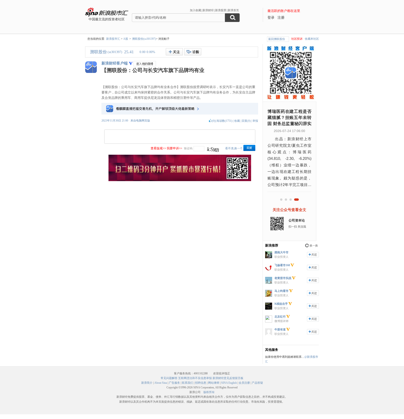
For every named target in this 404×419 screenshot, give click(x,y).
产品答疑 (257, 382)
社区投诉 (297, 38)
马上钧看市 (281, 291)
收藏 (237, 120)
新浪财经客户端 (114, 63)
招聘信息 (200, 382)
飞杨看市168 (282, 265)
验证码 (188, 148)
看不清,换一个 (234, 148)
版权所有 (209, 392)
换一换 (314, 245)
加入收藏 (195, 10)
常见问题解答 (169, 378)
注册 (281, 17)
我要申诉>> (174, 148)
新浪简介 (146, 382)
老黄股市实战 (282, 278)
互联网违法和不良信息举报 (195, 378)
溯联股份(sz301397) (144, 38)
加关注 (313, 254)
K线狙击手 (281, 303)
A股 (125, 38)
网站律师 (213, 382)
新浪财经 (208, 10)
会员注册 (244, 382)
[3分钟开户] (179, 180)
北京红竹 (280, 316)
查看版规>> (158, 148)
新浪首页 (233, 10)
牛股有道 (280, 329)
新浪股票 (220, 10)
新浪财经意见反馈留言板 (228, 378)
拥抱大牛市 (281, 252)
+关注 (174, 51)
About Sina (160, 382)
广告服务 (174, 382)
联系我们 (187, 382)
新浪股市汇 (113, 38)
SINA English (229, 382)
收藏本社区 (312, 38)
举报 (255, 120)
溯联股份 (98, 52)
